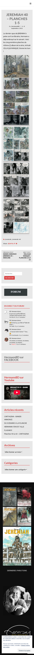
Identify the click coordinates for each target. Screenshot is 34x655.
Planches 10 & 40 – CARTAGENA (16, 434)
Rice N (13, 317)
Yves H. (14, 344)
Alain (13, 326)
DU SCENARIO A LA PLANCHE (15, 423)
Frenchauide (15, 335)
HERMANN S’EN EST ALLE (14, 427)
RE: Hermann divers (15, 311)
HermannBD (15, 26)
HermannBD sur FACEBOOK (14, 358)
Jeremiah (8, 239)
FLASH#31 (8, 430)
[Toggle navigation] (30, 3)
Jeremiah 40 (16, 239)
